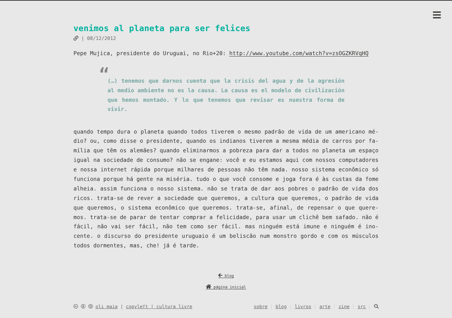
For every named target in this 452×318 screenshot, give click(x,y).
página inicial (228, 287)
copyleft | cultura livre (159, 307)
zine (344, 307)
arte (324, 307)
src (362, 307)
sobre (261, 307)
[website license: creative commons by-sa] (83, 307)
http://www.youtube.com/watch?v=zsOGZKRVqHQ (298, 53)
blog (228, 275)
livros (303, 307)
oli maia (106, 307)
